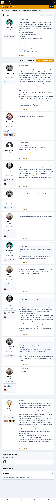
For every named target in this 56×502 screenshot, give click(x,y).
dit (35, 323)
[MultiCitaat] (19, 109)
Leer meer (2, 2)
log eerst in (40, 456)
